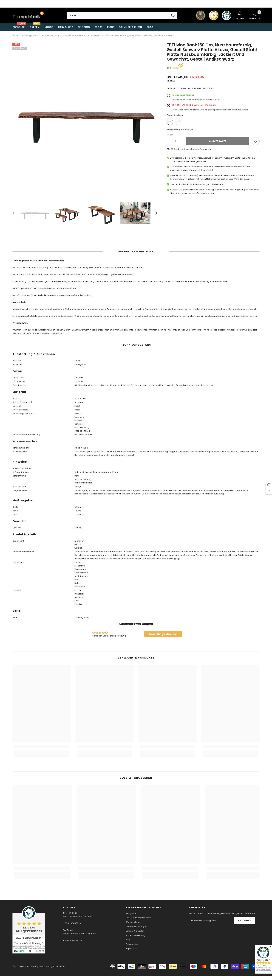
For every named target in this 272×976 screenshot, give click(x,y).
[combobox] (118, 15)
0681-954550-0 (72, 923)
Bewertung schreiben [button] (163, 634)
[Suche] (122, 15)
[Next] (156, 213)
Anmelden (244, 920)
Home (15, 35)
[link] (41, 746)
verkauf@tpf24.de (73, 940)
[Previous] (13, 213)
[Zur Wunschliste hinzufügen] (256, 141)
